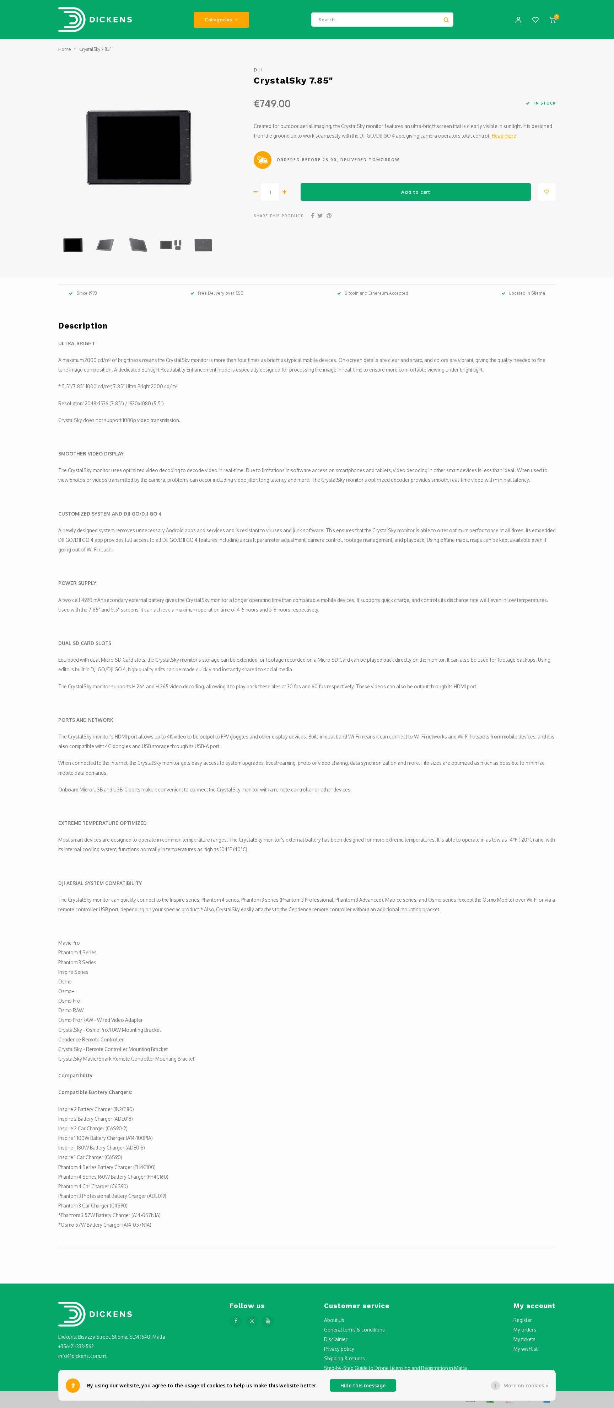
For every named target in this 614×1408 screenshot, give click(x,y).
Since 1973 (86, 293)
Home (64, 49)
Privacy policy (339, 1349)
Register (522, 1320)
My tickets (524, 1339)
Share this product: (279, 215)
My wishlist (525, 1349)
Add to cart (415, 192)
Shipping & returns (344, 1358)
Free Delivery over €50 (220, 293)
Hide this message (363, 1385)
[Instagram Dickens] (252, 1321)
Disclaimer (336, 1339)
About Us (334, 1320)
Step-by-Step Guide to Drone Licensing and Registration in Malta (395, 1368)
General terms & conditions (354, 1330)
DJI (258, 70)
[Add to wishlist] (547, 192)
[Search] (446, 19)
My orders (524, 1330)
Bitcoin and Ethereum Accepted (376, 293)
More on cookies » (525, 1385)
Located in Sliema (527, 293)
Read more (504, 136)
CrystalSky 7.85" (95, 49)
